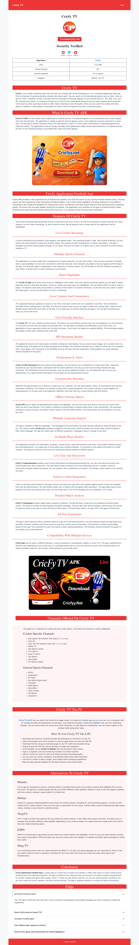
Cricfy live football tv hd (93, 723)
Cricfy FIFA (17, 200)
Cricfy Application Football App (29, 873)
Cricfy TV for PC (25, 720)
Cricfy (18, 94)
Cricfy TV (18, 5)
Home (122, 5)
